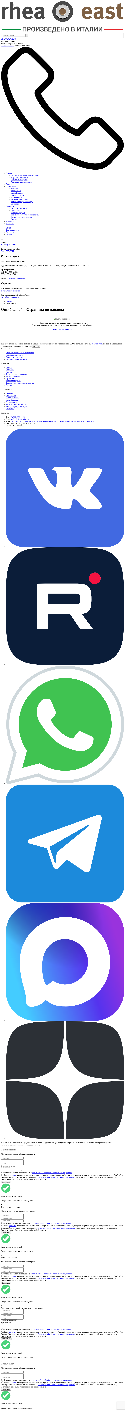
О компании (11, 186)
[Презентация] (9, 1323)
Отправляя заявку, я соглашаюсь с (37, 1173)
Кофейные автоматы (19, 177)
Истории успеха (17, 195)
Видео (8, 228)
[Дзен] (65, 1139)
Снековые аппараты (19, 180)
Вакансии (15, 204)
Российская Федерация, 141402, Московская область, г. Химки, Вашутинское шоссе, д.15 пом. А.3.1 (53, 421)
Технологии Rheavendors (21, 199)
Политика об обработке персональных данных (20, 1145)
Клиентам (10, 206)
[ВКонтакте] (65, 546)
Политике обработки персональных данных (56, 1177)
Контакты (10, 221)
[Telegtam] (65, 902)
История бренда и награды (22, 202)
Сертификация (17, 193)
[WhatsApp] (65, 783)
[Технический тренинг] (9, 1321)
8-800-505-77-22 (7, 46)
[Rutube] (65, 664)
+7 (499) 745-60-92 (8, 39)
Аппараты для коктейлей (21, 182)
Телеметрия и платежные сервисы (25, 215)
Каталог (9, 173)
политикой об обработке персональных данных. (52, 1173)
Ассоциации (16, 191)
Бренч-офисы (16, 197)
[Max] (65, 1020)
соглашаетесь (97, 344)
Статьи (14, 219)
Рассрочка (10, 232)
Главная (9, 301)
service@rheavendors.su (10, 291)
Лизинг (9, 234)
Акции (9, 184)
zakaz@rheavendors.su (10, 297)
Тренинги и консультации (21, 217)
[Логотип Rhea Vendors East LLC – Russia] (62, 32)
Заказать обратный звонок (12, 44)
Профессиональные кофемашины (25, 175)
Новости (14, 188)
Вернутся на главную (62, 329)
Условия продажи (18, 213)
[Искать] (27, 35)
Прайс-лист (15, 210)
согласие (12, 1175)
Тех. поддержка (12, 230)
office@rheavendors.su (16, 278)
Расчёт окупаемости (19, 208)
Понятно (36, 346)
